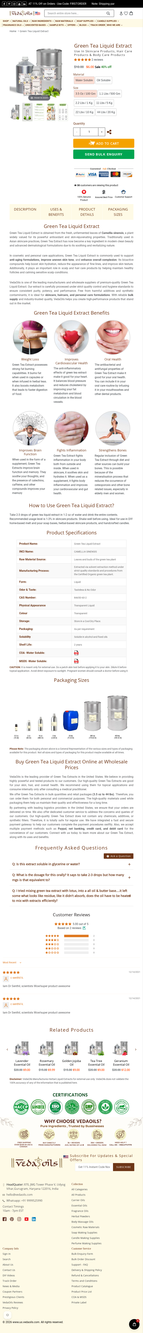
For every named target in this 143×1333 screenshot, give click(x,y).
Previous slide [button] (7, 1049)
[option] (15, 112)
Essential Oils (79, 1205)
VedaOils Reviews (13, 1302)
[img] (11, 972)
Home (13, 31)
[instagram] (14, 4)
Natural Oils (22, 21)
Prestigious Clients (13, 1297)
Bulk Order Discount (83, 1259)
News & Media (11, 1286)
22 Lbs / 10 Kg (84, 112)
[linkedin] (24, 4)
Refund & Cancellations (85, 1275)
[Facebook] (4, 4)
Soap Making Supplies (84, 1232)
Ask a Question (120, 856)
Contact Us (9, 1270)
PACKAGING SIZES (118, 212)
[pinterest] (9, 4)
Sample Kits (58, 25)
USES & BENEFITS (56, 212)
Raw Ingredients (43, 21)
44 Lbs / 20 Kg (106, 112)
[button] (83, 59)
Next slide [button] (135, 1049)
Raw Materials (65, 21)
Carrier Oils (78, 1200)
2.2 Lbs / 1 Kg (84, 102)
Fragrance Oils (13, 25)
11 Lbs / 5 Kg (104, 102)
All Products (78, 1194)
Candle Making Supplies (86, 1238)
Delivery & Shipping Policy (87, 1270)
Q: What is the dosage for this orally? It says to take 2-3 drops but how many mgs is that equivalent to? (68, 877)
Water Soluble (84, 80)
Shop (7, 21)
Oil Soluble (104, 80)
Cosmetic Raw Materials (85, 1227)
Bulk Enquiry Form (82, 1253)
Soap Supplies (86, 21)
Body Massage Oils (82, 1221)
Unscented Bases (37, 25)
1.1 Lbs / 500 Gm (109, 93)
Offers (72, 25)
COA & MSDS (79, 1297)
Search (7, 1259)
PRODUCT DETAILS (87, 212)
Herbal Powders (81, 1216)
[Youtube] (19, 4)
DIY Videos (9, 1275)
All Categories (80, 1189)
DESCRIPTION (25, 209)
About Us (8, 1264)
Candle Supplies (108, 21)
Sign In (7, 1253)
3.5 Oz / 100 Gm (85, 93)
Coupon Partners (12, 1291)
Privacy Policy (10, 1307)
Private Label (79, 1302)
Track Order (97, 25)
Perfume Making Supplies (86, 1243)
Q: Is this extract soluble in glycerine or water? (46, 864)
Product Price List (82, 1291)
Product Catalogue (82, 1286)
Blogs (84, 25)
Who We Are (115, 25)
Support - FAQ (80, 1264)
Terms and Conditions (84, 1280)
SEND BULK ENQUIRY (103, 154)
